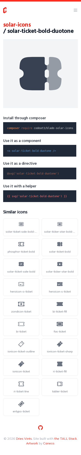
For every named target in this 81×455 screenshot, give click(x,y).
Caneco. (49, 443)
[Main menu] (75, 10)
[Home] (5, 10)
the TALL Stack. (65, 439)
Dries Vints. (24, 439)
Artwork (32, 443)
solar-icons (17, 25)
